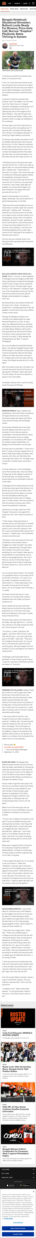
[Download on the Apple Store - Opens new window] (10, 1185)
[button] (18, 256)
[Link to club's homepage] (4, 2)
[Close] (33, 1191)
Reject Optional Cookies (18, 1228)
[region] (18, 1213)
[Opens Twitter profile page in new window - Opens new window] (10, 48)
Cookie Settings (18, 1222)
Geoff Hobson (13, 44)
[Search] (29, 3)
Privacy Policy (8, 1218)
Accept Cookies (18, 1234)
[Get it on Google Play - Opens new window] (24, 1186)
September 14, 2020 (11, 752)
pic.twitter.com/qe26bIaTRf (13, 747)
